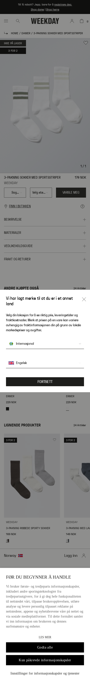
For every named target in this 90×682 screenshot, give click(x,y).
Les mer (45, 637)
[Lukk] (84, 299)
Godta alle (45, 647)
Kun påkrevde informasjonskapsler (45, 660)
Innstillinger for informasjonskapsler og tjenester (45, 673)
